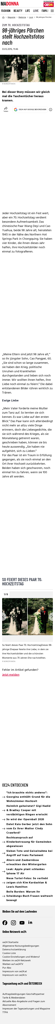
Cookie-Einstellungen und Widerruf (21, 957)
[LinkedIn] (30, 922)
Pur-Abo (6, 968)
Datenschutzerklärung (14, 950)
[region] (27, 627)
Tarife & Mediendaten (13, 998)
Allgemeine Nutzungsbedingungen (20, 946)
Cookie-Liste (9, 953)
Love (36, 10)
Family (45, 10)
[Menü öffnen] (52, 10)
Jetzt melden (10, 675)
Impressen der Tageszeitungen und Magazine (26, 1009)
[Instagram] (13, 922)
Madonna (22, 17)
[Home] (3, 17)
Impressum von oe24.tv (14, 975)
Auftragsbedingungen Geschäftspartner (23, 994)
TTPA (5, 1012)
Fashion (6, 10)
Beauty (18, 10)
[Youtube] (22, 922)
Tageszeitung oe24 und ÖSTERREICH (22, 983)
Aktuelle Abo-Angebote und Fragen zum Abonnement (23, 1003)
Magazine (11, 17)
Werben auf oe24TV (12, 964)
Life (27, 10)
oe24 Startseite (10, 942)
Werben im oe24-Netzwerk (16, 961)
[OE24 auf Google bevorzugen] (50, 109)
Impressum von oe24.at (14, 972)
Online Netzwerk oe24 (14, 931)
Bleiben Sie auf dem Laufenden (19, 911)
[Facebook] (4, 922)
